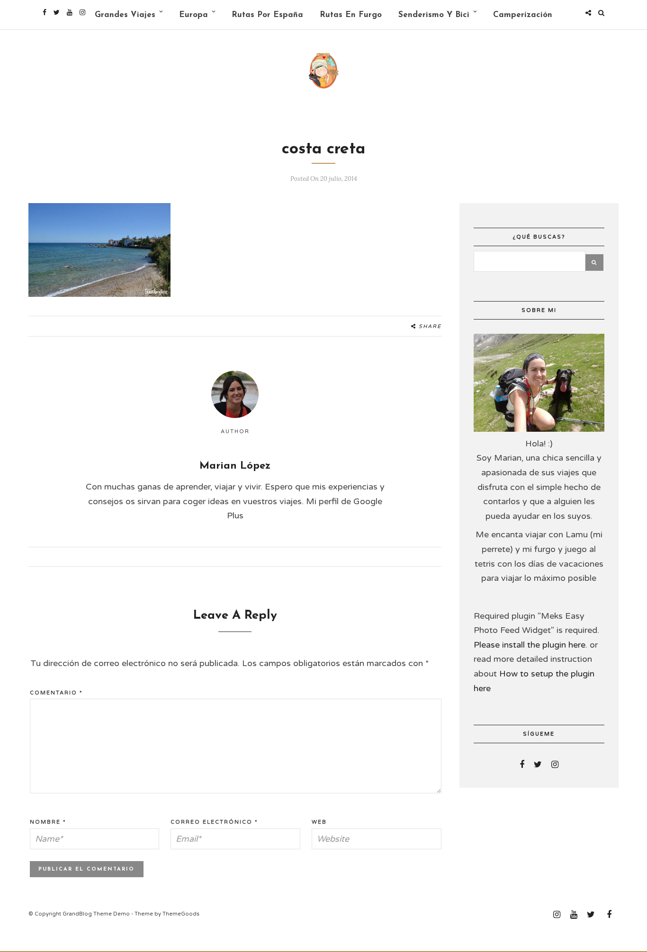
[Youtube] (69, 12)
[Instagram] (82, 12)
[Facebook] (522, 764)
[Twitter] (538, 764)
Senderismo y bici (433, 15)
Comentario (56, 693)
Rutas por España (267, 15)
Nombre (48, 822)
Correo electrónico (214, 822)
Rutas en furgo (351, 15)
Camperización (522, 15)
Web (319, 822)
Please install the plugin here (529, 645)
